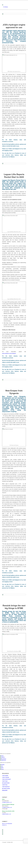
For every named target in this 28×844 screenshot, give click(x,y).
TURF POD (4, 784)
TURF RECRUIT (6, 786)
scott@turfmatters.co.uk (7, 802)
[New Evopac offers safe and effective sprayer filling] (14, 383)
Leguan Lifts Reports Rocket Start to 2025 (14, 175)
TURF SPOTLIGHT (6, 779)
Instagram (16, 148)
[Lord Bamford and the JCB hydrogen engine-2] (14, 17)
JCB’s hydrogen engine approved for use (14, 26)
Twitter (10, 148)
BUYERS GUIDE (6, 788)
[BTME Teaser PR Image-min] (14, 598)
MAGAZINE (4, 790)
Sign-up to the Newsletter (7, 823)
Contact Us (4, 825)
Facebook (17, 153)
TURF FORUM (5, 777)
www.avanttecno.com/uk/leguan (9, 353)
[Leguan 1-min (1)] (14, 167)
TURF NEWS (5, 775)
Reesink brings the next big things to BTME (14, 607)
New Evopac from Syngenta (14, 392)
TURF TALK (5, 781)
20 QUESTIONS (6, 783)
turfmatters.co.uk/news (7, 141)
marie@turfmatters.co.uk (7, 807)
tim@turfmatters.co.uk (6, 814)
